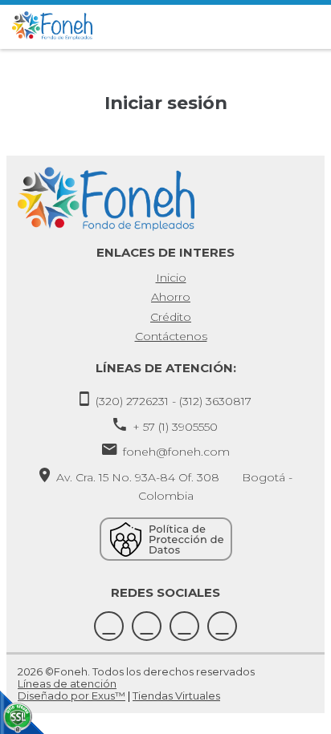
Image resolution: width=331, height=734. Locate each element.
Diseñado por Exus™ (71, 695)
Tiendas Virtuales (176, 695)
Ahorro (170, 297)
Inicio (171, 277)
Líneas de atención (67, 683)
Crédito (170, 317)
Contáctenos (171, 336)
